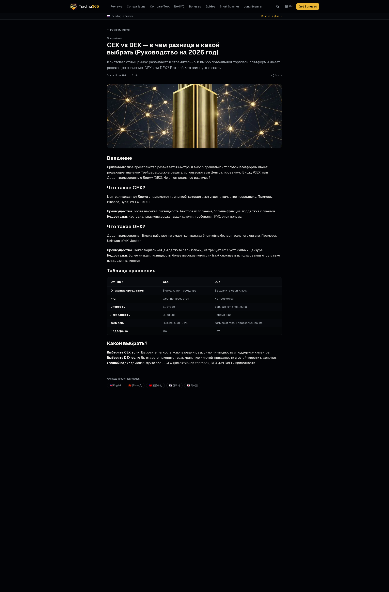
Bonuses (195, 6)
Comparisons (136, 6)
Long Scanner (253, 6)
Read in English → (271, 16)
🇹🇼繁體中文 (155, 385)
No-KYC (179, 6)
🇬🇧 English (116, 385)
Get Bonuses (308, 6)
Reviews (116, 6)
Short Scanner (229, 6)
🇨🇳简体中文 (135, 385)
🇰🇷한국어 (174, 385)
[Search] (277, 6)
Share (278, 75)
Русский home (120, 30)
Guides (210, 6)
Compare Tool (160, 6)
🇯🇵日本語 (192, 385)
